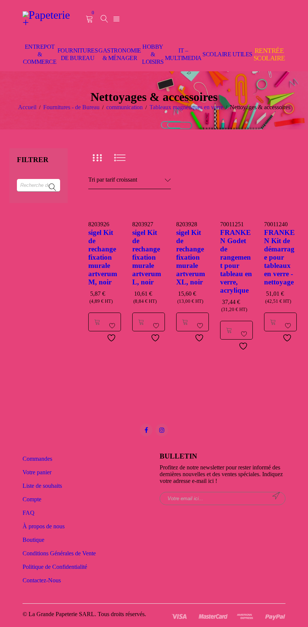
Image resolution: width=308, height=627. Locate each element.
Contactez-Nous (42, 580)
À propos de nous (44, 526)
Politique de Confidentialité (55, 567)
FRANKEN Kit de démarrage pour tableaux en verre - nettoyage (279, 257)
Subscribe (276, 495)
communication (124, 107)
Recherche (52, 187)
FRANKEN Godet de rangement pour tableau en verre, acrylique (236, 261)
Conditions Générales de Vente (59, 553)
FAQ (29, 513)
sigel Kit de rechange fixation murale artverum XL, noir (190, 257)
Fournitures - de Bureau (71, 107)
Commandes (37, 459)
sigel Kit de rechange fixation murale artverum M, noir (102, 257)
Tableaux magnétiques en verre (186, 107)
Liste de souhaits (42, 486)
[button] (97, 322)
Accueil (27, 107)
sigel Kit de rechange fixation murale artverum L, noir (146, 257)
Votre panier (37, 472)
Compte (32, 499)
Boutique (33, 540)
